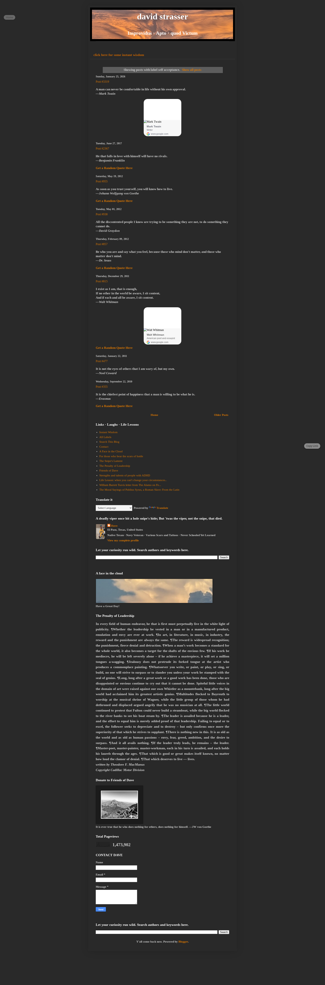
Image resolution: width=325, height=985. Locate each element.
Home (154, 414)
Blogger (183, 941)
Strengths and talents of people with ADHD (124, 475)
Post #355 (102, 386)
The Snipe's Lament (110, 460)
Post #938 (102, 214)
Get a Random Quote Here (114, 168)
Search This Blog (109, 441)
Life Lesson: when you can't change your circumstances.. (133, 480)
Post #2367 (102, 148)
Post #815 (102, 281)
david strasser (162, 16)
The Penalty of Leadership (114, 465)
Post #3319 (102, 81)
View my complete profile (123, 540)
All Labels (105, 437)
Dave (114, 525)
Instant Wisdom (108, 432)
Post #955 (102, 181)
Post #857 (102, 244)
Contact (103, 446)
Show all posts (191, 70)
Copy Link (312, 446)
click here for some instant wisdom (118, 55)
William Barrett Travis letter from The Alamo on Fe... (130, 484)
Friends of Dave (108, 470)
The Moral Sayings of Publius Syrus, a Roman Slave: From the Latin (139, 489)
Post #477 (102, 361)
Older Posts (221, 414)
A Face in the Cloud (111, 451)
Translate (162, 507)
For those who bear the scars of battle (121, 456)
